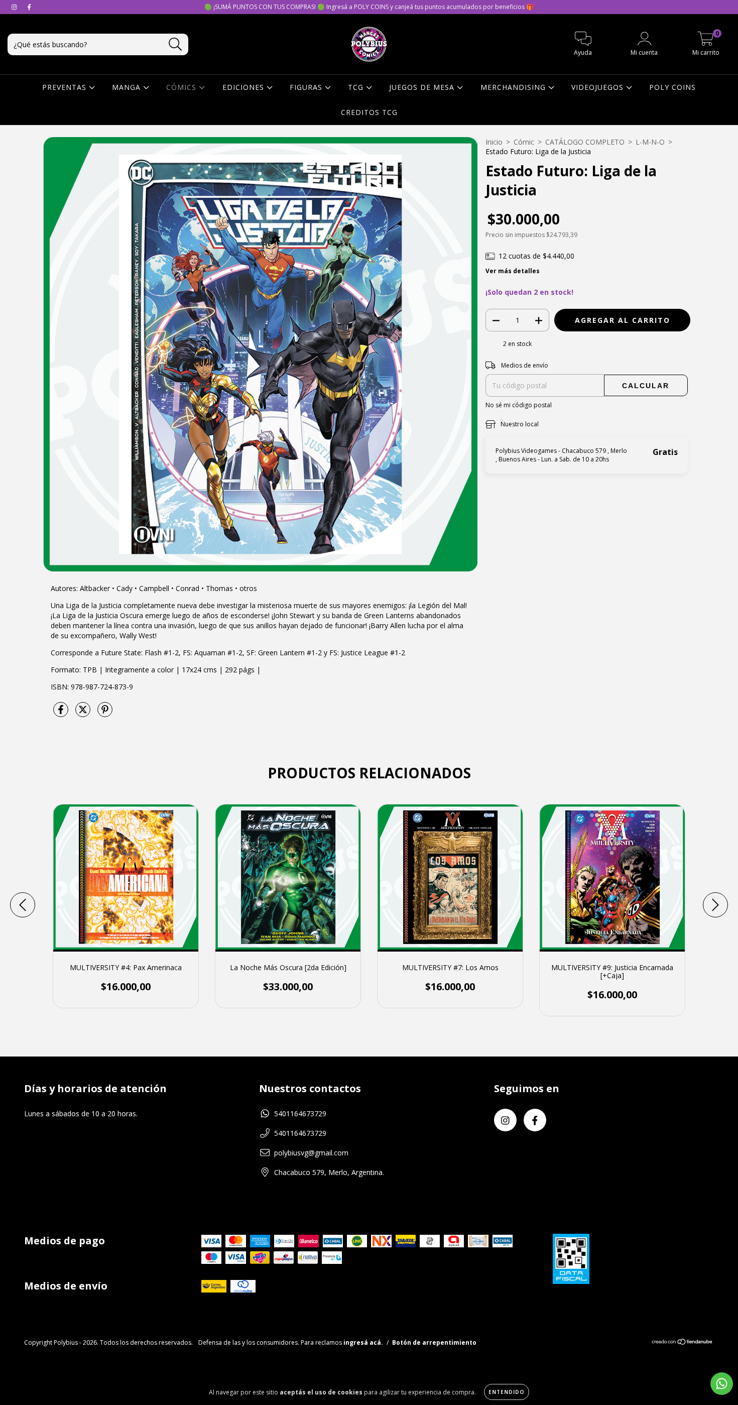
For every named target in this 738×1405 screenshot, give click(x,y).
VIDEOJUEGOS (598, 87)
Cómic (524, 142)
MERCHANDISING (514, 87)
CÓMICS (182, 87)
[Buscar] (175, 44)
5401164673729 (300, 1113)
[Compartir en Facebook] (61, 713)
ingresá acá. (363, 1342)
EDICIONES (244, 87)
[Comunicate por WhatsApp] (721, 1383)
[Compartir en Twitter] (83, 713)
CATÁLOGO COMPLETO (585, 142)
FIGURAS (307, 87)
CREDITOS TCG (369, 112)
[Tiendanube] (682, 1343)
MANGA (127, 87)
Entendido (506, 1391)
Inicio (494, 142)
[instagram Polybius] (15, 7)
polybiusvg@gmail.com (311, 1152)
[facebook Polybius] (29, 7)
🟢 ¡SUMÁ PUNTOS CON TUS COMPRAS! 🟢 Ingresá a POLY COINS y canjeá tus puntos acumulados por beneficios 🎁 (369, 7)
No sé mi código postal (518, 405)
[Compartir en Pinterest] (104, 713)
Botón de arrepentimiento (434, 1342)
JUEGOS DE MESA (423, 87)
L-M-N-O (650, 142)
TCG (357, 87)
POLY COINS (672, 87)
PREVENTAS (65, 87)
